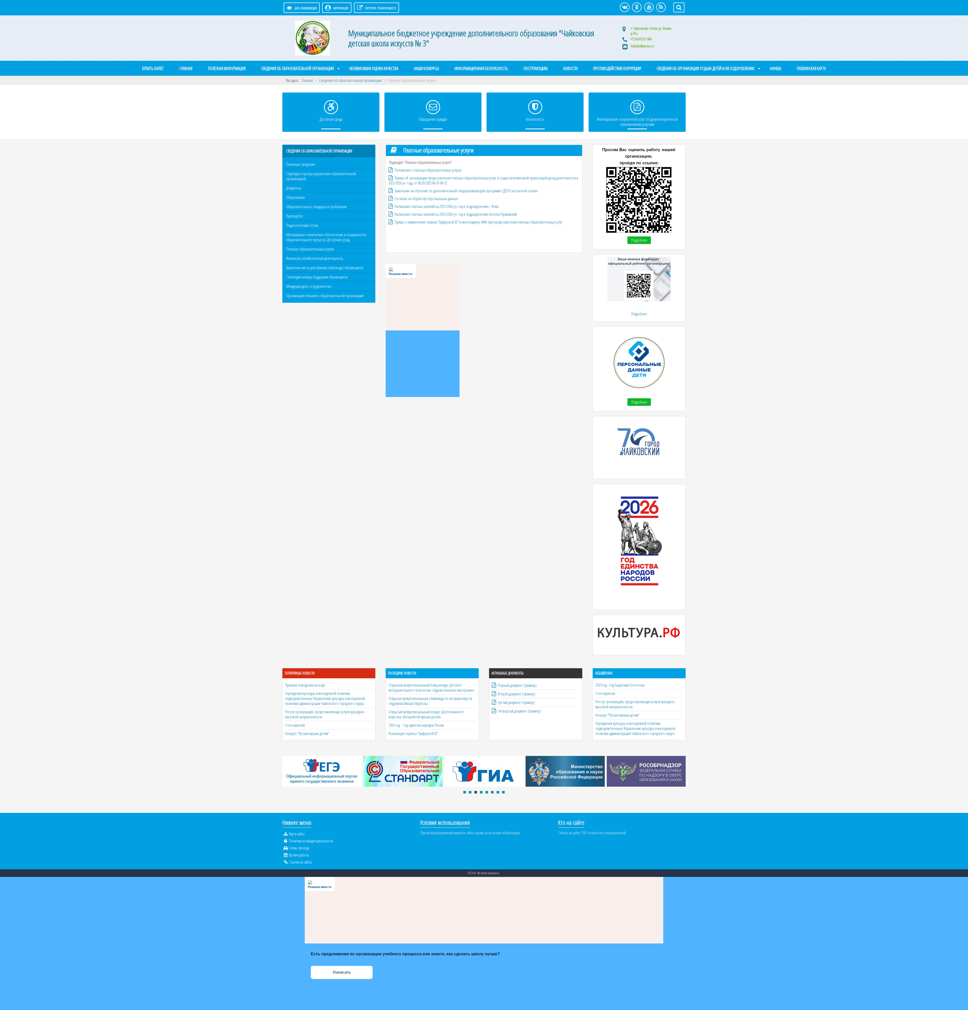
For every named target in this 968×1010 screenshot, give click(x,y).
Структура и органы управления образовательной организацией (321, 176)
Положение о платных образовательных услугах (428, 170)
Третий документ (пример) (516, 702)
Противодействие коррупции (617, 68)
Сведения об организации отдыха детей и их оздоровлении (705, 68)
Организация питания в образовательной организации (325, 295)
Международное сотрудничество (308, 286)
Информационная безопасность (481, 68)
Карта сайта (297, 833)
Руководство (294, 216)
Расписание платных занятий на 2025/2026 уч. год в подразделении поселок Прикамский (456, 214)
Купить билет (153, 68)
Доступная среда (331, 119)
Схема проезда (299, 847)
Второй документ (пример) (516, 694)
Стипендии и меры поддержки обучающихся (317, 277)
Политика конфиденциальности (311, 840)
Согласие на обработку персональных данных (426, 198)
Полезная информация (227, 68)
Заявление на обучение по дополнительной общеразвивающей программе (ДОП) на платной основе (466, 191)
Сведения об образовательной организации (297, 68)
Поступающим (536, 68)
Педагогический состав (302, 225)
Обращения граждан (433, 119)
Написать (342, 972)
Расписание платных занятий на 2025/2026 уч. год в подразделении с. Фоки (446, 206)
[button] (464, 792)
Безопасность (535, 119)
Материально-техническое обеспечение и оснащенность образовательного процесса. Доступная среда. (326, 237)
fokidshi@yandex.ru (642, 46)
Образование (295, 197)
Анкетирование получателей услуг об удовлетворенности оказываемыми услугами (637, 121)
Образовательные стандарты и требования (316, 206)
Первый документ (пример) (517, 685)
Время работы (299, 855)
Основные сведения (300, 164)
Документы (293, 188)
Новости (570, 68)
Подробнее (639, 240)
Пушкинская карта (811, 68)
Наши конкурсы (426, 68)
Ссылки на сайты (300, 862)
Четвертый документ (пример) (519, 711)
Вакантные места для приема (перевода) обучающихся (324, 267)
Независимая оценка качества (373, 68)
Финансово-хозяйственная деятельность (314, 258)
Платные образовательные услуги (310, 249)
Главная (185, 68)
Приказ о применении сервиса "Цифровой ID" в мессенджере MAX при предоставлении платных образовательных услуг (478, 222)
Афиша (775, 68)
